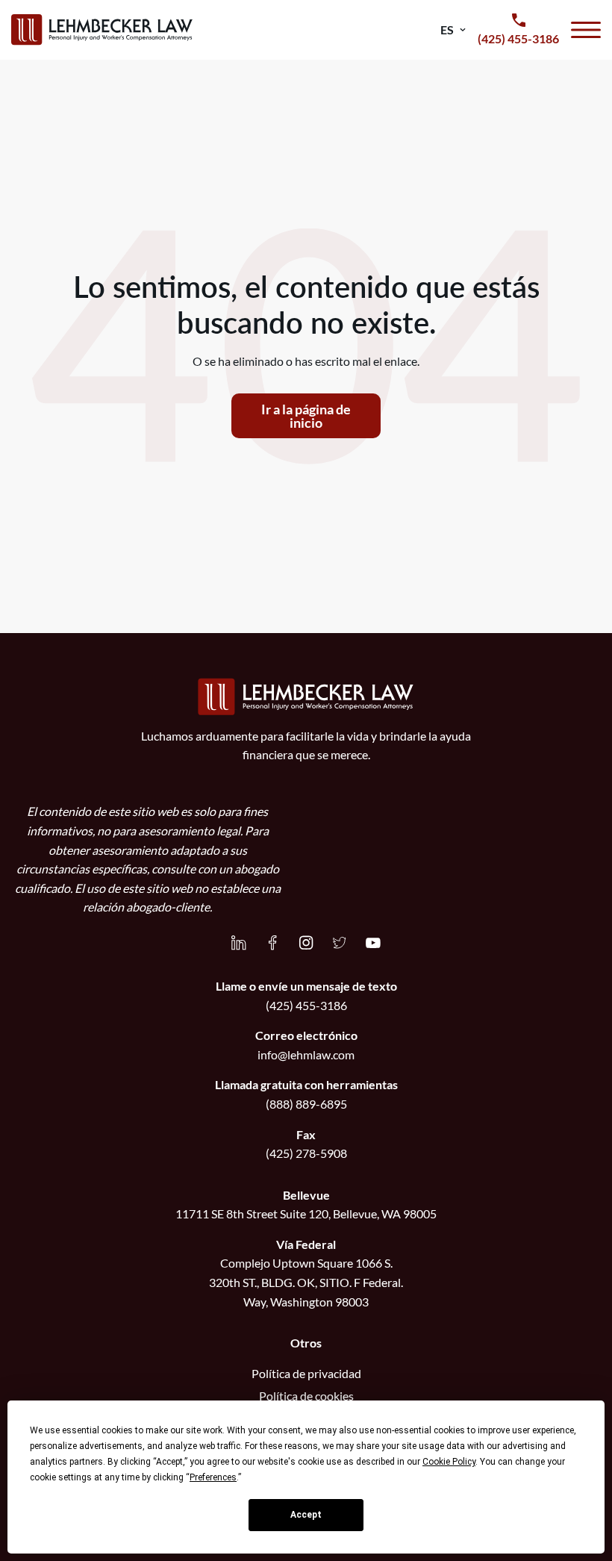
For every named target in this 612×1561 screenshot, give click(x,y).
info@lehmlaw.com (306, 1054)
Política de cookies (306, 1396)
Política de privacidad (306, 1373)
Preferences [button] (213, 1477)
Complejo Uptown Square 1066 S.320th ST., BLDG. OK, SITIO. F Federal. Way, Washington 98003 (306, 1282)
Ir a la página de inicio (306, 416)
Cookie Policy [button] (448, 1461)
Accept (306, 1514)
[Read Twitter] (339, 943)
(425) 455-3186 (306, 1005)
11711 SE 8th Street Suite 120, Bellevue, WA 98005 (306, 1213)
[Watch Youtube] (373, 943)
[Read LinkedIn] (239, 943)
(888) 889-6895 (306, 1104)
